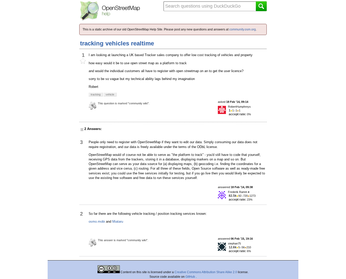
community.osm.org (242, 29)
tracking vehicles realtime (117, 43)
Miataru (117, 221)
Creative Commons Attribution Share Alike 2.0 (206, 272)
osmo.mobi (97, 221)
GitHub (190, 276)
